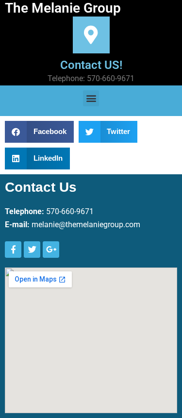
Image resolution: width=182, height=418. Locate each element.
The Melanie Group (63, 8)
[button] (91, 98)
